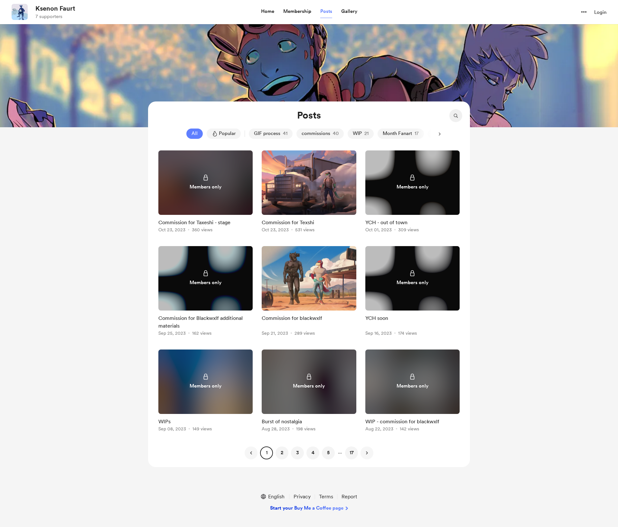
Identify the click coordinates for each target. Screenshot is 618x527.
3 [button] (297, 452)
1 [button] (266, 452)
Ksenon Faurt (55, 8)
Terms (326, 496)
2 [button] (282, 452)
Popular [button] (227, 133)
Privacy (302, 496)
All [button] (195, 133)
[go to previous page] (251, 452)
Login (600, 12)
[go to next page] (366, 452)
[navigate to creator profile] (20, 12)
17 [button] (352, 452)
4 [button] (313, 452)
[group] (205, 192)
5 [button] (328, 452)
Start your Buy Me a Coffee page (306, 508)
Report (349, 496)
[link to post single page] (205, 192)
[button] (268, 11)
